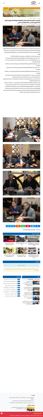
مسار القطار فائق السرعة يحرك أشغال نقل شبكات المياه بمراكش (28, 289)
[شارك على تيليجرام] (13, 226)
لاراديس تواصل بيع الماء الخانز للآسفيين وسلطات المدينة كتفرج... (34, 256)
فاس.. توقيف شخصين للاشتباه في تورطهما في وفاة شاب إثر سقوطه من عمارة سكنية (26, 415)
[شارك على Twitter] (33, 226)
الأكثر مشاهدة (36, 279)
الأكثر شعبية (30, 279)
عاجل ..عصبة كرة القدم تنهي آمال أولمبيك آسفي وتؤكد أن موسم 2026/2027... (27, 302)
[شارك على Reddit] (18, 226)
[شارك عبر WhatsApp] (23, 226)
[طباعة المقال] (8, 226)
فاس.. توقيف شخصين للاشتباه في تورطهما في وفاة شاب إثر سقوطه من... (27, 293)
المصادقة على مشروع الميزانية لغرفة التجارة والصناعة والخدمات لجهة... (33, 244)
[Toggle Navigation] (39, 3)
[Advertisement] (21, 105)
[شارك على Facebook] (38, 226)
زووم (30, 18)
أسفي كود (38, 24)
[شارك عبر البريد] (28, 226)
